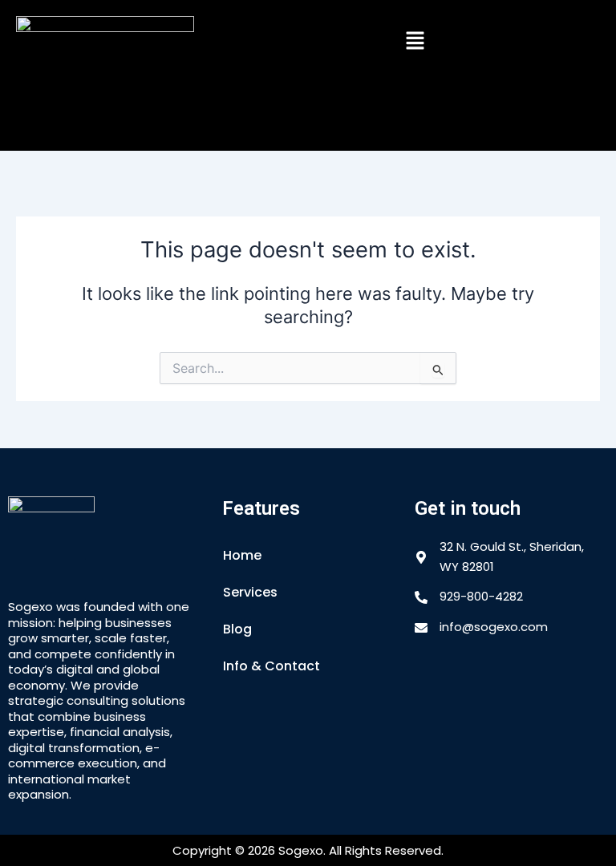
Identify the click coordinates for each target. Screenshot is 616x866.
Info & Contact (271, 666)
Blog (237, 629)
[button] (415, 41)
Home (242, 555)
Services (250, 592)
